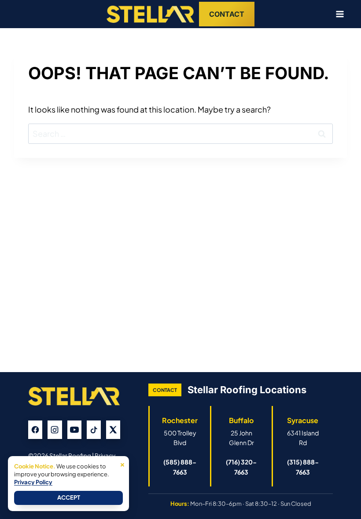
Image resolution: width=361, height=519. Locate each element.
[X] (113, 429)
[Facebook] (35, 429)
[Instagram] (55, 429)
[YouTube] (74, 429)
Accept (68, 497)
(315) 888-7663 (303, 466)
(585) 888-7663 (179, 466)
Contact (226, 14)
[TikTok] (94, 429)
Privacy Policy (33, 482)
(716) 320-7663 (241, 466)
